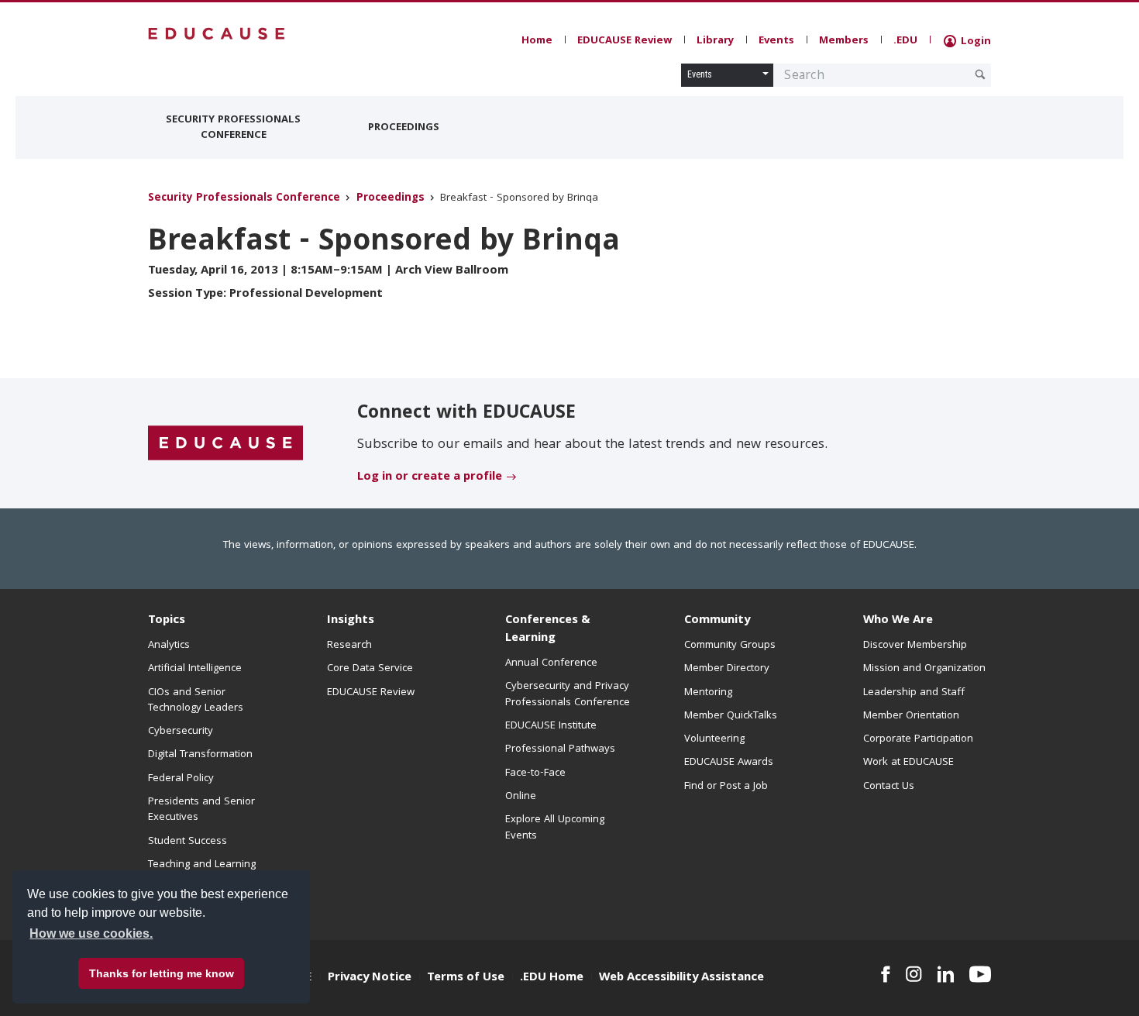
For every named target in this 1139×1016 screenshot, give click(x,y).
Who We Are (898, 621)
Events (776, 41)
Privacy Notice (369, 978)
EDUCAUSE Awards (728, 762)
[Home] (217, 33)
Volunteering (714, 739)
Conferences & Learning (547, 630)
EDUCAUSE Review (624, 41)
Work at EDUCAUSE (908, 762)
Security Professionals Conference (233, 128)
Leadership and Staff (914, 692)
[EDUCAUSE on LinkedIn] (946, 974)
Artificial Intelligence (195, 668)
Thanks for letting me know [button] (161, 973)
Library (715, 41)
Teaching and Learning (202, 864)
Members (844, 41)
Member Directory (726, 668)
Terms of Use (465, 978)
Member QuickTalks (730, 716)
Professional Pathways (560, 749)
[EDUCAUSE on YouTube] (980, 974)
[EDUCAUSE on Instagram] (914, 974)
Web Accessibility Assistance (681, 978)
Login (974, 41)
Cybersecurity (180, 731)
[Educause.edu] (225, 444)
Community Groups (730, 645)
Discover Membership (915, 645)
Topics (166, 621)
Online (520, 796)
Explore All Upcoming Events (554, 827)
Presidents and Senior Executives (201, 810)
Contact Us (888, 786)
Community (717, 621)
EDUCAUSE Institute (551, 726)
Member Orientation (911, 716)
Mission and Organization (924, 668)
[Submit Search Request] (980, 74)
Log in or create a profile (429, 477)
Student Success (187, 841)
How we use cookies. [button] (91, 933)
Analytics (169, 645)
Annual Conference (551, 663)
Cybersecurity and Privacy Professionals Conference (567, 694)
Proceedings (403, 127)
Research (349, 645)
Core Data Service (370, 668)
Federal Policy (181, 778)
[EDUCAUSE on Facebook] (885, 974)
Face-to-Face (535, 773)
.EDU (905, 41)
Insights (350, 621)
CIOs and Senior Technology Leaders (195, 700)
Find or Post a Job (726, 786)
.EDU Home (551, 978)
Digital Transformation (200, 754)
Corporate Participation (918, 739)
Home (536, 41)
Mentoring (708, 692)
